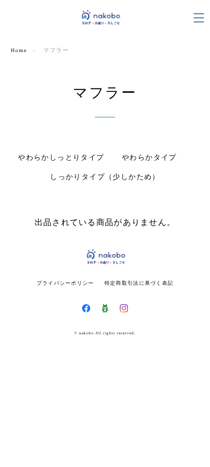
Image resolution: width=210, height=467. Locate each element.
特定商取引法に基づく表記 (138, 283)
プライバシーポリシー (65, 283)
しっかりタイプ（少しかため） (105, 177)
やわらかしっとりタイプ (61, 157)
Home (19, 50)
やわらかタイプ (149, 157)
